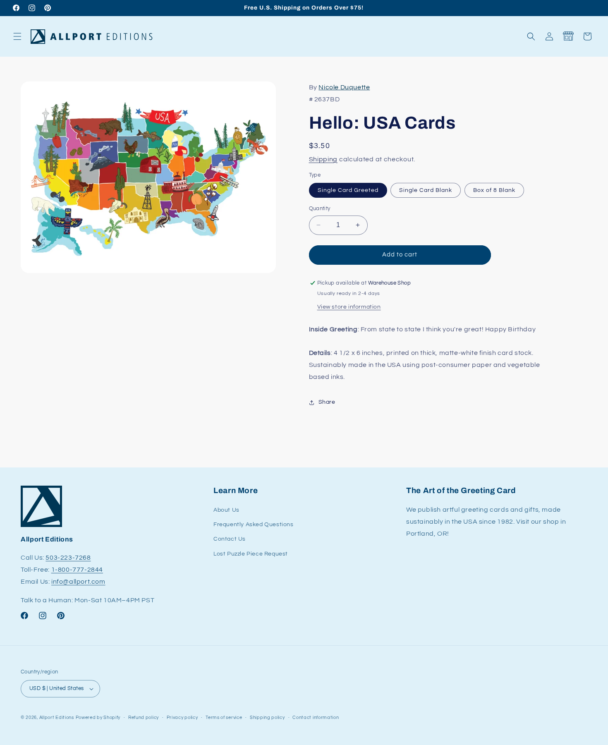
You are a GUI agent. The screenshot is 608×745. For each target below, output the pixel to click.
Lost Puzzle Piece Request (250, 554)
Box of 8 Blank (494, 190)
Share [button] (326, 402)
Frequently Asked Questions (253, 524)
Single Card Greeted (348, 190)
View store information (349, 307)
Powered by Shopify (98, 717)
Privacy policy (182, 717)
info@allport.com (78, 581)
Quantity (319, 208)
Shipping (323, 159)
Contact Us (229, 539)
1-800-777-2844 (77, 569)
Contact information (315, 717)
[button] (17, 36)
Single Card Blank (425, 190)
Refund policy (143, 717)
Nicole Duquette (344, 87)
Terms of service (224, 717)
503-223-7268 (68, 557)
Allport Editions (56, 717)
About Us (226, 510)
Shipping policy (267, 717)
